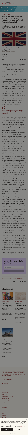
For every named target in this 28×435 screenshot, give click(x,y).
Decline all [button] (20, 429)
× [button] (26, 419)
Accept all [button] (7, 429)
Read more (22, 426)
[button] (13, 433)
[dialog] (14, 426)
